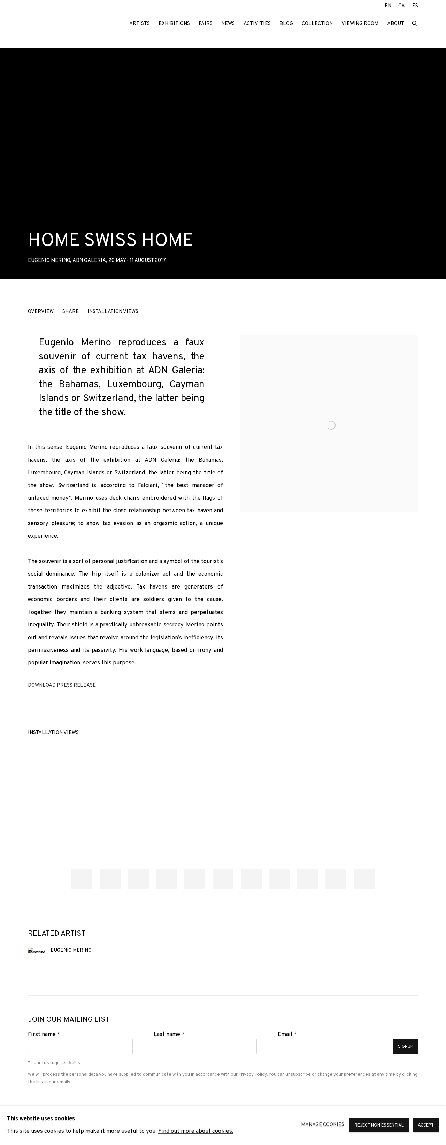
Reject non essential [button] (379, 1126)
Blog (286, 24)
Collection (317, 24)
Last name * (169, 1034)
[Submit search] (415, 23)
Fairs (206, 24)
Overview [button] (41, 312)
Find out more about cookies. (195, 1131)
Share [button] (70, 312)
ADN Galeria (73, 24)
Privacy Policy (253, 1074)
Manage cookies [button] (322, 1125)
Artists (139, 24)
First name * (44, 1034)
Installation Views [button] (112, 312)
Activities (257, 24)
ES (415, 6)
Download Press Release (62, 685)
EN (388, 6)
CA (401, 6)
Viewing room (359, 24)
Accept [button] (426, 1126)
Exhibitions (174, 24)
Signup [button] (405, 1047)
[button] (81, 879)
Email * (287, 1034)
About (395, 24)
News (228, 24)
